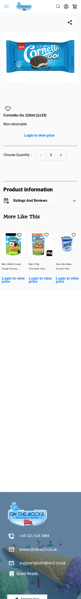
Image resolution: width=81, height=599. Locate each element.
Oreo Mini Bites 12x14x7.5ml (64, 266)
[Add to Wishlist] (7, 108)
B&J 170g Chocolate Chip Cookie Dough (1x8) (39, 267)
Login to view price (39, 135)
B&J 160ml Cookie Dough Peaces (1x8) (11, 267)
